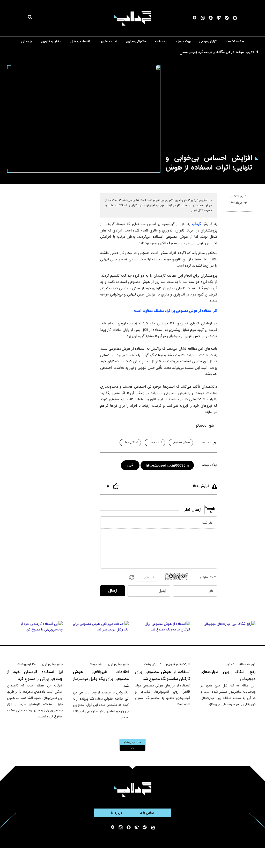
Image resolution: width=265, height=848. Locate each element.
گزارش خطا (201, 486)
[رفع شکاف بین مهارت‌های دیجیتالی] (228, 639)
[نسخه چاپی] (226, 214)
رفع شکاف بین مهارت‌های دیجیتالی (228, 676)
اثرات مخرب (155, 442)
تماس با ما (146, 813)
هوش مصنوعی (181, 442)
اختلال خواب (130, 442)
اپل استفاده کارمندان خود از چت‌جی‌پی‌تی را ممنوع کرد (35, 676)
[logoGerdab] (132, 789)
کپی (130, 464)
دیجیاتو (201, 426)
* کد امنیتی (208, 577)
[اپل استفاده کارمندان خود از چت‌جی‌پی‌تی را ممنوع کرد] (35, 639)
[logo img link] (132, 18)
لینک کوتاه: (209, 465)
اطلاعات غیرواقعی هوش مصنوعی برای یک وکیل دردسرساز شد (101, 679)
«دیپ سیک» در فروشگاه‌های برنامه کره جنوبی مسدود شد (212, 52)
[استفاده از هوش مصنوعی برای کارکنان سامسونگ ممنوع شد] (162, 639)
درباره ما (116, 813)
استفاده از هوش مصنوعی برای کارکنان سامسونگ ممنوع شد (162, 676)
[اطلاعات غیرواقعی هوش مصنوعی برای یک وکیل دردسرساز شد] (101, 639)
